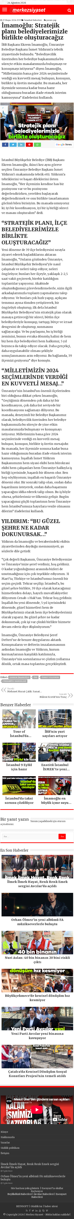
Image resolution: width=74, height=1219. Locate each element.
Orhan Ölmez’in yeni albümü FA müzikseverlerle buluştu (33, 1178)
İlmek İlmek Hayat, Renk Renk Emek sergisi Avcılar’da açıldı (30, 1165)
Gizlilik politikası (10, 1147)
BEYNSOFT (22, 1206)
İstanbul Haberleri (33, 20)
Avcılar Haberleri (44, 1194)
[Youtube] (40, 1211)
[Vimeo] (46, 1211)
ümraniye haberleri (14, 681)
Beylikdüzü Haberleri (19, 1194)
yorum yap (51, 20)
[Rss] (26, 1211)
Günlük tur (37, 1206)
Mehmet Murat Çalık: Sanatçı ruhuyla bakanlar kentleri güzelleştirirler (24, 690)
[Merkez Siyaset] (27, 10)
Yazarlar (5, 1142)
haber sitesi (51, 1206)
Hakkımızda (8, 1137)
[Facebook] (30, 1211)
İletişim (5, 1153)
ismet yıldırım (50, 677)
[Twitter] (32, 1211)
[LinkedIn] (36, 1211)
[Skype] (43, 1211)
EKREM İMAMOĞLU (19, 677)
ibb (35, 677)
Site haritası (17, 1188)
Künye (4, 1132)
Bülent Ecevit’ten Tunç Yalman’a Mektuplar (53, 696)
